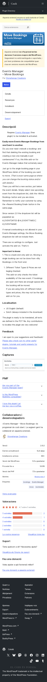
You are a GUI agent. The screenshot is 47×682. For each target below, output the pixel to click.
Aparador (29, 585)
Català (11, 649)
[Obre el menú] (43, 3)
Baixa (6, 85)
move (31, 487)
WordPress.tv (9, 618)
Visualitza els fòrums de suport (16, 552)
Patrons (28, 597)
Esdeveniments (31, 609)
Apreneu (6, 605)
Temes (28, 589)
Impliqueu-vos (31, 605)
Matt (5, 630)
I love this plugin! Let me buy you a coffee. (11, 404)
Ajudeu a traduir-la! (23, 19)
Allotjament (7, 593)
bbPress (7, 634)
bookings (26, 482)
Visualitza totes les (36, 534)
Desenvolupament (13, 112)
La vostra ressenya (10, 534)
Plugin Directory (8, 11)
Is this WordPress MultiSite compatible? (11, 395)
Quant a (5, 585)
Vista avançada (9, 494)
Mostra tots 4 (40, 477)
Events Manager (22, 132)
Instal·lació (9, 106)
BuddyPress (9, 638)
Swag (28, 618)
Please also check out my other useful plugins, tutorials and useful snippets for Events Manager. (19, 344)
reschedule (39, 487)
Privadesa (6, 597)
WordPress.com (10, 626)
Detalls (8, 94)
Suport (8, 118)
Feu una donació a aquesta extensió (18, 570)
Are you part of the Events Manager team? (12, 386)
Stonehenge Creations (16, 78)
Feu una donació (33, 614)
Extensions (29, 593)
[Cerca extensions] (28, 27)
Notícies (6, 589)
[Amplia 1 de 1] (41, 362)
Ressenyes (10, 100)
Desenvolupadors (10, 614)
